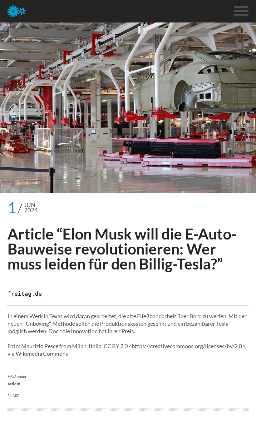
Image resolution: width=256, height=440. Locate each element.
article (13, 383)
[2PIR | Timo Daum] (16, 11)
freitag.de (24, 293)
